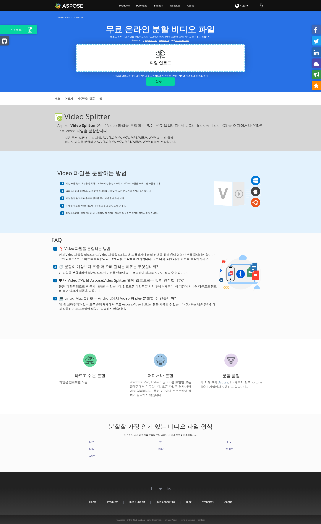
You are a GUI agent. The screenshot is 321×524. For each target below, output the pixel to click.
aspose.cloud (182, 40)
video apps (63, 17)
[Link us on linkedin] (169, 488)
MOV (160, 449)
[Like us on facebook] (152, 488)
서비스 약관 (185, 75)
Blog (189, 502)
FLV (229, 442)
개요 (57, 98)
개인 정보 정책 (200, 75)
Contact (201, 520)
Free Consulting (165, 502)
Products (124, 5)
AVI (160, 442)
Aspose (223, 382)
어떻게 (69, 98)
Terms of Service (187, 520)
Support (158, 5)
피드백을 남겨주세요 (316, 74)
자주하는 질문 (86, 98)
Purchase (141, 5)
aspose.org (164, 40)
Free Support (137, 502)
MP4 (91, 442)
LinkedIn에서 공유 (316, 52)
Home (92, 502)
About (190, 5)
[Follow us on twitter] (160, 488)
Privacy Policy (170, 520)
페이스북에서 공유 (316, 29)
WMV (92, 456)
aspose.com (151, 40)
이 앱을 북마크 (316, 85)
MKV (91, 449)
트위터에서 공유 (316, 40)
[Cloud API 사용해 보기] (316, 63)
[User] (261, 5)
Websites (175, 5)
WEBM (229, 449)
